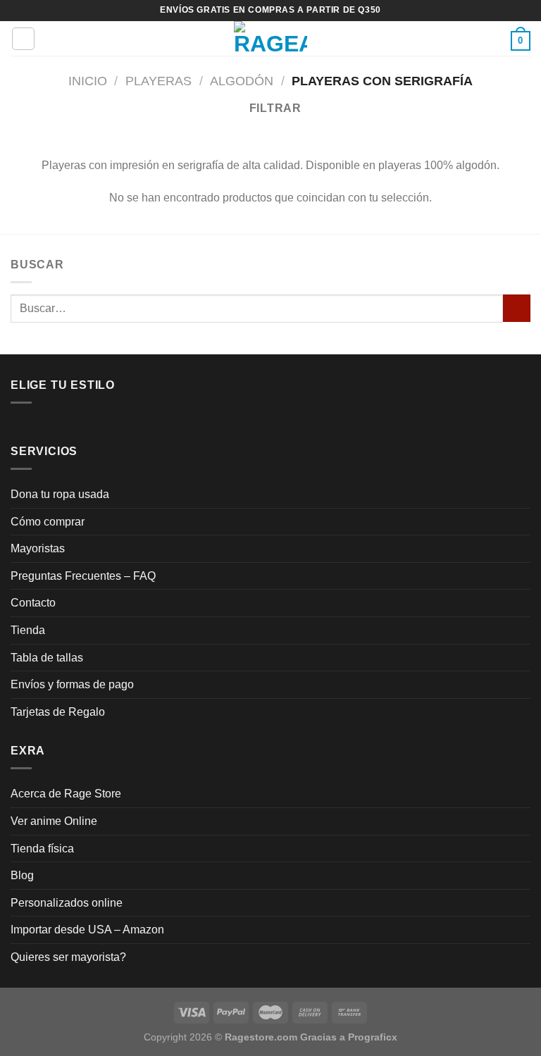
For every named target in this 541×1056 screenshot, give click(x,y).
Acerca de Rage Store (66, 794)
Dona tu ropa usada (60, 494)
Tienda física (42, 849)
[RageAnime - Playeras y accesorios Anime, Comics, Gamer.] (270, 38)
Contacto (33, 603)
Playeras (158, 80)
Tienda (28, 630)
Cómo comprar (48, 522)
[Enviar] (516, 308)
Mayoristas (38, 548)
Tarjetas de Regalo (58, 712)
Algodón (241, 80)
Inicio (87, 80)
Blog (22, 875)
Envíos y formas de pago (72, 684)
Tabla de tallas (47, 658)
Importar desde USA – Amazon (87, 930)
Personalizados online (67, 903)
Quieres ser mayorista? (68, 957)
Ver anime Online (54, 821)
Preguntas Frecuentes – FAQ (83, 576)
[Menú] (23, 38)
